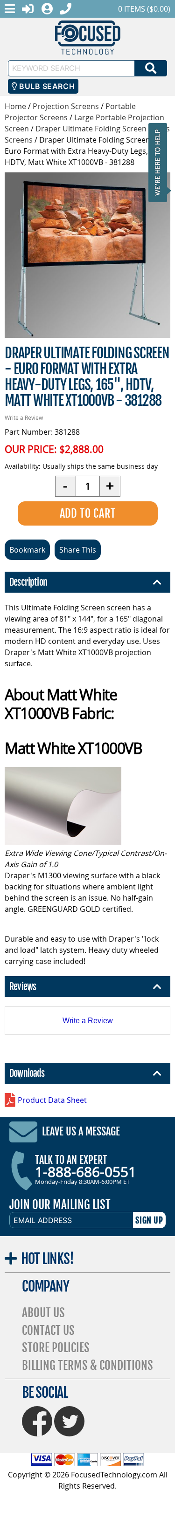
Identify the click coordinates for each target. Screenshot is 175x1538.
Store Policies (56, 1347)
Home (15, 106)
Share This (77, 550)
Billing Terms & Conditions (87, 1365)
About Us (43, 1313)
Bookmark (27, 550)
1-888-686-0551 (85, 1171)
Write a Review (24, 417)
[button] (160, 162)
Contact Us (48, 1330)
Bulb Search (46, 86)
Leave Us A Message (81, 1131)
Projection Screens (66, 106)
